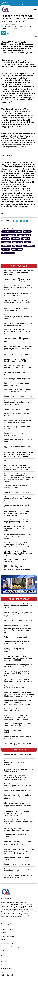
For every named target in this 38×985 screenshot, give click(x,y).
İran (2, 950)
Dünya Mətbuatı (7, 936)
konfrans (15, 239)
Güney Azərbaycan (8, 929)
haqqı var (6, 242)
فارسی (23, 3)
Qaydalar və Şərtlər (8, 972)
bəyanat (27, 231)
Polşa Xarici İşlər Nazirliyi (11, 231)
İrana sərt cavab (8, 235)
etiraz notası (29, 246)
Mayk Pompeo (7, 253)
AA (3, 33)
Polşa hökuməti (24, 235)
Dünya (3, 933)
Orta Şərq (6, 246)
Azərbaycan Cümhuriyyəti (11, 947)
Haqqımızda (6, 965)
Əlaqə (3, 961)
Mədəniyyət (5, 940)
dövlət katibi (17, 249)
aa (8, 33)
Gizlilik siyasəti (6, 968)
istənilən (5, 239)
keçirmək (25, 239)
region (27, 242)
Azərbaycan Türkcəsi (6, 3)
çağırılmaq (17, 246)
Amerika (5, 249)
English (33, 3)
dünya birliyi (17, 242)
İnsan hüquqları (7, 943)
